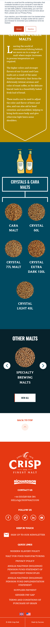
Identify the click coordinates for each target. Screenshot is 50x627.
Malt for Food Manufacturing (25, 556)
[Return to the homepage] (25, 460)
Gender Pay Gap (25, 595)
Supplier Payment (25, 590)
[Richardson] (25, 483)
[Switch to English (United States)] (28, 614)
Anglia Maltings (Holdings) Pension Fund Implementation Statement (25, 581)
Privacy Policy (25, 561)
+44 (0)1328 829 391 (25, 496)
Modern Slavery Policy (25, 551)
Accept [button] (19, 29)
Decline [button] (31, 29)
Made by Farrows (37, 622)
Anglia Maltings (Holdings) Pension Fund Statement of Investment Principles (25, 570)
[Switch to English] (21, 614)
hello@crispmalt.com (25, 500)
